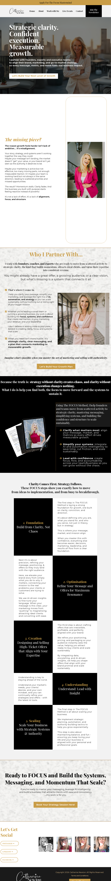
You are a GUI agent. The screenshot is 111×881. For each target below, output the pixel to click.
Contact (79, 11)
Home (32, 11)
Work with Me (53, 11)
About (41, 11)
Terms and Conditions (79, 876)
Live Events (67, 11)
